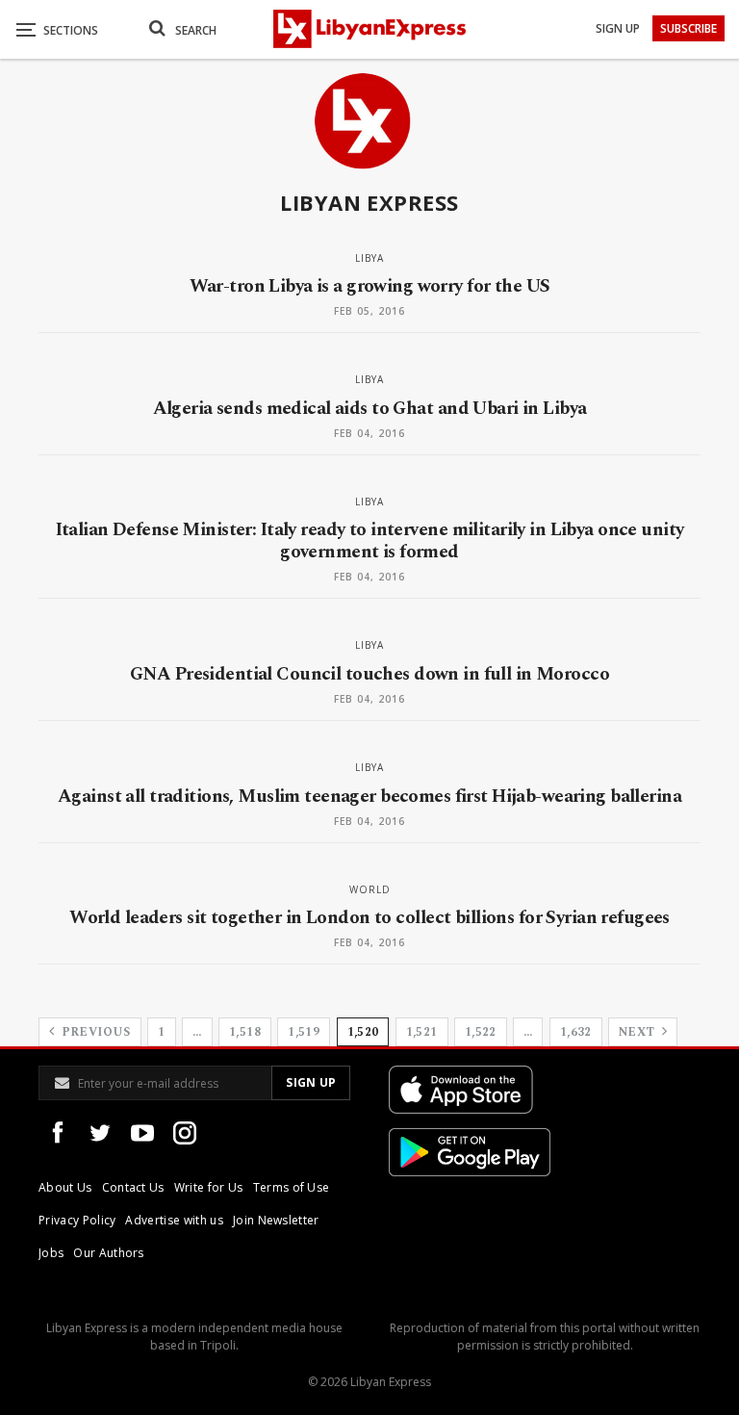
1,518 (245, 1032)
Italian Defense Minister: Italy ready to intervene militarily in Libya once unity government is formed (370, 541)
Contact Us (133, 1187)
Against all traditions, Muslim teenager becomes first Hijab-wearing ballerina (369, 796)
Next (638, 1032)
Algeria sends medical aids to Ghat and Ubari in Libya (370, 409)
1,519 (303, 1032)
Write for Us (208, 1187)
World (370, 889)
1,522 (481, 1032)
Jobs (51, 1253)
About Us (65, 1187)
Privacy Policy (76, 1220)
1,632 (576, 1032)
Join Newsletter (276, 1220)
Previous (94, 1032)
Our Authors (108, 1253)
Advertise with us (173, 1220)
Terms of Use (291, 1187)
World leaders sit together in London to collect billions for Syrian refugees (369, 918)
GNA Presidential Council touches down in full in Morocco (369, 674)
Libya (369, 258)
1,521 (422, 1032)
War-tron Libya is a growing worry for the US (370, 286)
